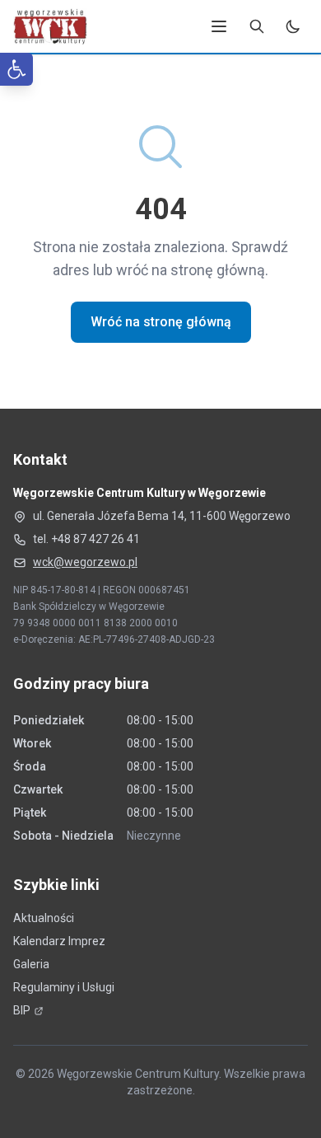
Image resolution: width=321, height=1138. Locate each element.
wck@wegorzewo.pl (85, 562)
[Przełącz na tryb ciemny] (293, 26)
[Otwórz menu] (218, 26)
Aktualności (43, 918)
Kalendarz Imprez (59, 941)
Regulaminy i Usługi (63, 987)
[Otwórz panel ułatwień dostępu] (16, 69)
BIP (28, 1010)
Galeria (31, 964)
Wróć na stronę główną (161, 322)
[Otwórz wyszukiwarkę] (257, 26)
